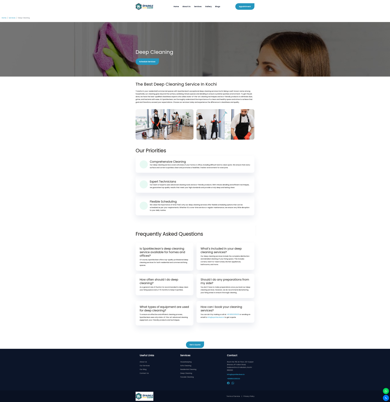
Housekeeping (186, 362)
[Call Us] (386, 398)
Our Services (145, 365)
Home (176, 6)
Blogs (217, 6)
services (12, 18)
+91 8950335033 (233, 314)
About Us (186, 6)
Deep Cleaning (186, 373)
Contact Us (144, 373)
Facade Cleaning (187, 377)
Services (198, 6)
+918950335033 (233, 379)
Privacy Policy (248, 396)
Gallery (208, 6)
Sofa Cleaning (185, 365)
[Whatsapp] (386, 391)
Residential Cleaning (188, 369)
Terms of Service (233, 396)
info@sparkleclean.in (215, 317)
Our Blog (143, 369)
